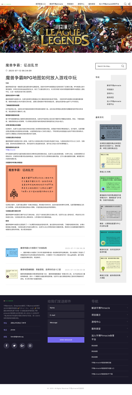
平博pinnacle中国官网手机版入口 (103, 368)
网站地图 (95, 345)
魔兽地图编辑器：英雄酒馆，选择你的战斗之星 (40, 269)
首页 (52, 36)
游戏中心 (81, 4)
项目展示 (70, 4)
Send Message (66, 340)
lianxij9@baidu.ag (17, 336)
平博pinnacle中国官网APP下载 (102, 374)
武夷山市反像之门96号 (18, 323)
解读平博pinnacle (56, 4)
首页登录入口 (41, 4)
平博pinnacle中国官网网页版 (101, 362)
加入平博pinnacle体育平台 (109, 4)
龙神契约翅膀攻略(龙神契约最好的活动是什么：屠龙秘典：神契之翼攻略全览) (110, 145)
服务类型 (91, 4)
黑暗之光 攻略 (105, 172)
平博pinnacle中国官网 (76, 388)
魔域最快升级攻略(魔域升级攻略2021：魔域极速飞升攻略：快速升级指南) (110, 197)
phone (13, 330)
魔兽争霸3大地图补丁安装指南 (33, 248)
